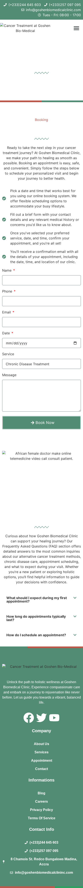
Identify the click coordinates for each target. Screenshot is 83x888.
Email (7, 312)
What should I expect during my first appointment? (36, 599)
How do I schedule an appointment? (36, 635)
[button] (76, 28)
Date (6, 333)
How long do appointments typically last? (36, 618)
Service (8, 354)
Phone (7, 291)
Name (7, 270)
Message (9, 375)
